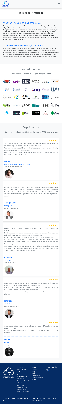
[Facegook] (47, 370)
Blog (33, 374)
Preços (34, 372)
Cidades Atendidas (37, 377)
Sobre (34, 379)
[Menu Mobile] (59, 4)
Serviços (34, 370)
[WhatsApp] (50, 370)
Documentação (36, 376)
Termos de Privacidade (39, 398)
